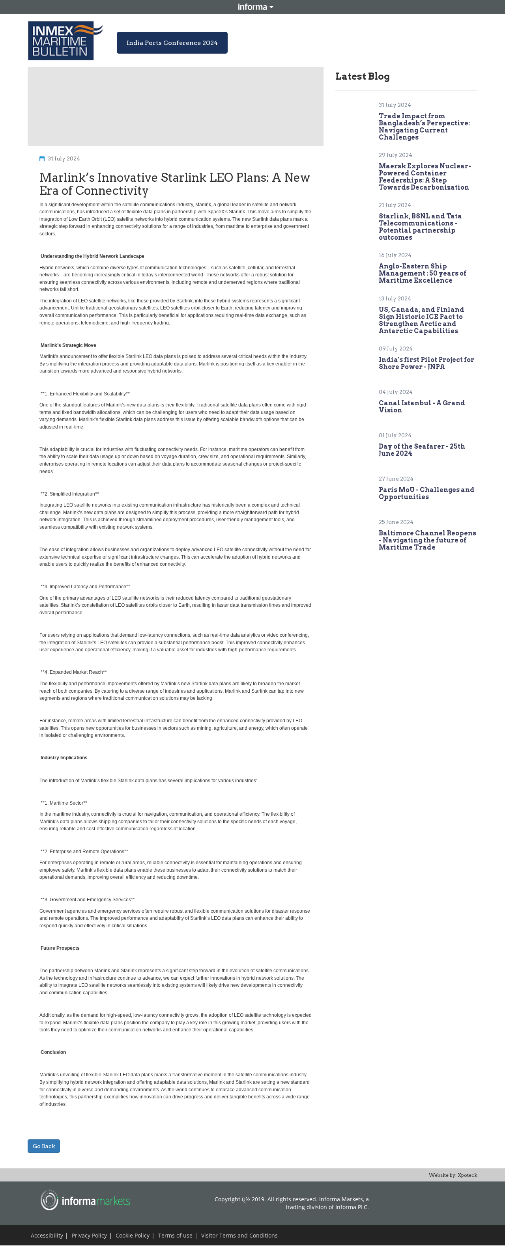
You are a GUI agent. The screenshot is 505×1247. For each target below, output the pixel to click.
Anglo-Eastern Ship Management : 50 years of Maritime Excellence (422, 273)
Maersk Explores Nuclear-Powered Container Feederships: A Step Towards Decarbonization (425, 176)
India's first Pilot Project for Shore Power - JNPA (426, 363)
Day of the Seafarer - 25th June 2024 (422, 450)
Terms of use (175, 1235)
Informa (252, 7)
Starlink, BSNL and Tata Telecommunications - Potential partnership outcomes (420, 226)
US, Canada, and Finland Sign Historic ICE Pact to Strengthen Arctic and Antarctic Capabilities (421, 320)
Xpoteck (467, 1175)
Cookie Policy (133, 1235)
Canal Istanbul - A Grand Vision (422, 406)
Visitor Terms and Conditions (239, 1235)
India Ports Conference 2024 (172, 43)
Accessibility (47, 1235)
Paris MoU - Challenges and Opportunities (427, 493)
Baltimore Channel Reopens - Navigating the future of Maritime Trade (427, 540)
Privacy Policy (89, 1235)
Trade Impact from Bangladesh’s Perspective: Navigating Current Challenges (424, 126)
